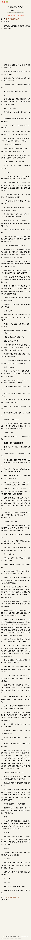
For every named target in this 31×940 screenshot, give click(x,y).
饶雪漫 (11, 10)
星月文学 (8, 2)
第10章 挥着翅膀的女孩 (12, 19)
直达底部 (22, 15)
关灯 (8, 15)
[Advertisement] (15, 46)
